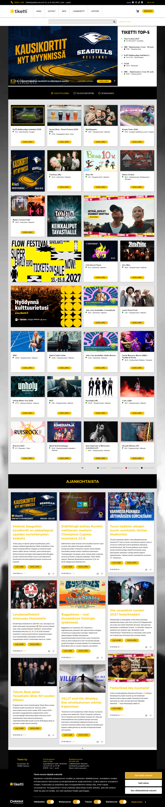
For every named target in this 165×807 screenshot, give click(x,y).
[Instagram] (136, 2)
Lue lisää (19, 567)
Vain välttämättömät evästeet (143, 790)
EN (148, 2)
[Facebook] (133, 2)
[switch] (76, 802)
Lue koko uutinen (85, 81)
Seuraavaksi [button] (107, 93)
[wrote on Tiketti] (34, 506)
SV (153, 2)
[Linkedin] (142, 2)
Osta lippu (34, 567)
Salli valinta (143, 783)
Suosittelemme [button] (61, 93)
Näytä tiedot (136, 802)
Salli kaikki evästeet (143, 775)
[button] (11, 81)
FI (150, 2)
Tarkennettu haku (125, 22)
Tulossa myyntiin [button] (85, 93)
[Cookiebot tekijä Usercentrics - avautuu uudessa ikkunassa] (16, 802)
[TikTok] (139, 2)
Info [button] (64, 11)
